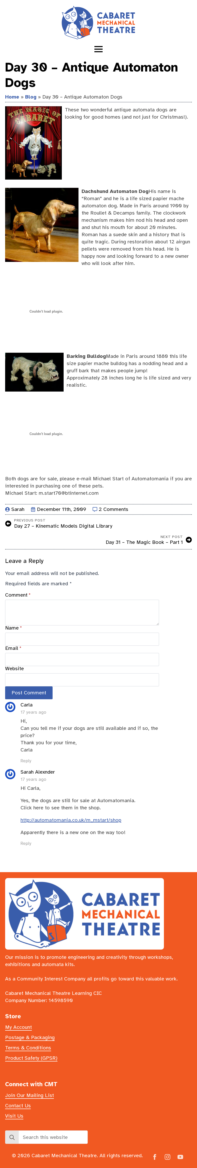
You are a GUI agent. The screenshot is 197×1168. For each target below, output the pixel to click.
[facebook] (155, 1157)
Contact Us (18, 1105)
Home (12, 97)
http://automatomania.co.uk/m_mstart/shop (71, 820)
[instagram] (167, 1157)
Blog (30, 97)
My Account (18, 1027)
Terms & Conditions (28, 1048)
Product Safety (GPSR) (31, 1058)
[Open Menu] (98, 49)
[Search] (12, 1137)
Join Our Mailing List (29, 1095)
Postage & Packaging (30, 1037)
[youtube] (180, 1157)
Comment (18, 595)
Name (13, 628)
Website (14, 668)
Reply (26, 761)
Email (13, 648)
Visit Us (14, 1116)
